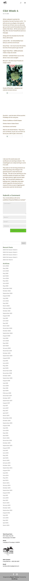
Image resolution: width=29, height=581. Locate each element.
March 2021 (6, 325)
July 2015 (5, 450)
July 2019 (5, 360)
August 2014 (6, 470)
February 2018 (7, 393)
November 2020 (7, 328)
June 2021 (5, 320)
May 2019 (5, 365)
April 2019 (5, 368)
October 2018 (6, 375)
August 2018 (6, 380)
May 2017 (5, 410)
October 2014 (6, 465)
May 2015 (5, 455)
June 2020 (6, 340)
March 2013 (6, 502)
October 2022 (7, 291)
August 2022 (6, 295)
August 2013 (6, 493)
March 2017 (6, 415)
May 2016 (5, 433)
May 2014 (5, 478)
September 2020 (8, 333)
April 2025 (6, 276)
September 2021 (7, 313)
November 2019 (7, 350)
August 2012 (6, 512)
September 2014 (7, 468)
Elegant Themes (14, 577)
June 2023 (6, 283)
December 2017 (7, 395)
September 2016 (7, 423)
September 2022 (7, 293)
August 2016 (6, 425)
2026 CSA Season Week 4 (10, 254)
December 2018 (7, 370)
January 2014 (6, 485)
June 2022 (6, 301)
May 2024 (5, 281)
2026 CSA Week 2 (8, 259)
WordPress (14, 579)
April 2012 (5, 522)
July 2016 (5, 428)
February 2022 (7, 308)
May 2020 (5, 343)
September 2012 (7, 510)
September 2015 (7, 445)
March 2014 (6, 483)
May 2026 (5, 268)
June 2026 (6, 266)
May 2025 (5, 273)
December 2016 (7, 418)
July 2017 (5, 405)
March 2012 (6, 525)
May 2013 (5, 500)
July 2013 (5, 495)
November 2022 (7, 288)
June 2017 (6, 408)
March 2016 (6, 438)
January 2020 (7, 348)
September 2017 (7, 400)
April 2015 (5, 458)
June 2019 (6, 363)
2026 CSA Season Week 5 (10, 252)
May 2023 (5, 286)
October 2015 (6, 443)
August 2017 (6, 403)
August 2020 (6, 335)
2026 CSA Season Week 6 (10, 249)
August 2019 (6, 358)
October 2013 (6, 488)
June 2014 (6, 475)
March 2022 (6, 305)
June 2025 (6, 271)
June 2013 (5, 498)
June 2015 (5, 453)
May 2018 (5, 388)
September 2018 (7, 378)
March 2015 (6, 460)
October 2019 (6, 353)
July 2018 (5, 383)
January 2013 (6, 505)
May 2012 (5, 520)
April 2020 (6, 345)
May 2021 (5, 323)
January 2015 (6, 463)
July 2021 (5, 318)
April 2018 (5, 390)
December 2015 (7, 440)
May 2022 (5, 303)
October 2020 (7, 330)
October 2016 (6, 420)
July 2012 (5, 515)
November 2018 (7, 373)
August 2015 (6, 448)
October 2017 (6, 398)
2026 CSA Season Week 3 (10, 257)
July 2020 (5, 338)
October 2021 (6, 311)
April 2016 (5, 435)
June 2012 (5, 517)
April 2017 (5, 413)
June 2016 (6, 430)
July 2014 (5, 473)
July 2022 (5, 298)
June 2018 (6, 385)
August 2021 (6, 315)
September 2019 (7, 355)
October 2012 (6, 508)
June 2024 (6, 278)
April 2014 (5, 480)
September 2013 (7, 490)
